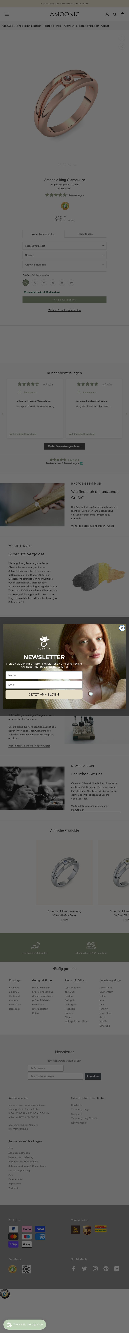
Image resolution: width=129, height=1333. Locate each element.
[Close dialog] (122, 628)
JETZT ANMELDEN (44, 694)
